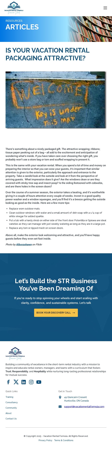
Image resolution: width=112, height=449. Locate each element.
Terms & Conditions (63, 440)
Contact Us (11, 419)
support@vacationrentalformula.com (84, 406)
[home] (13, 7)
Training (9, 397)
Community (11, 408)
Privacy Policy (45, 440)
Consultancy (12, 402)
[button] (105, 7)
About (9, 413)
